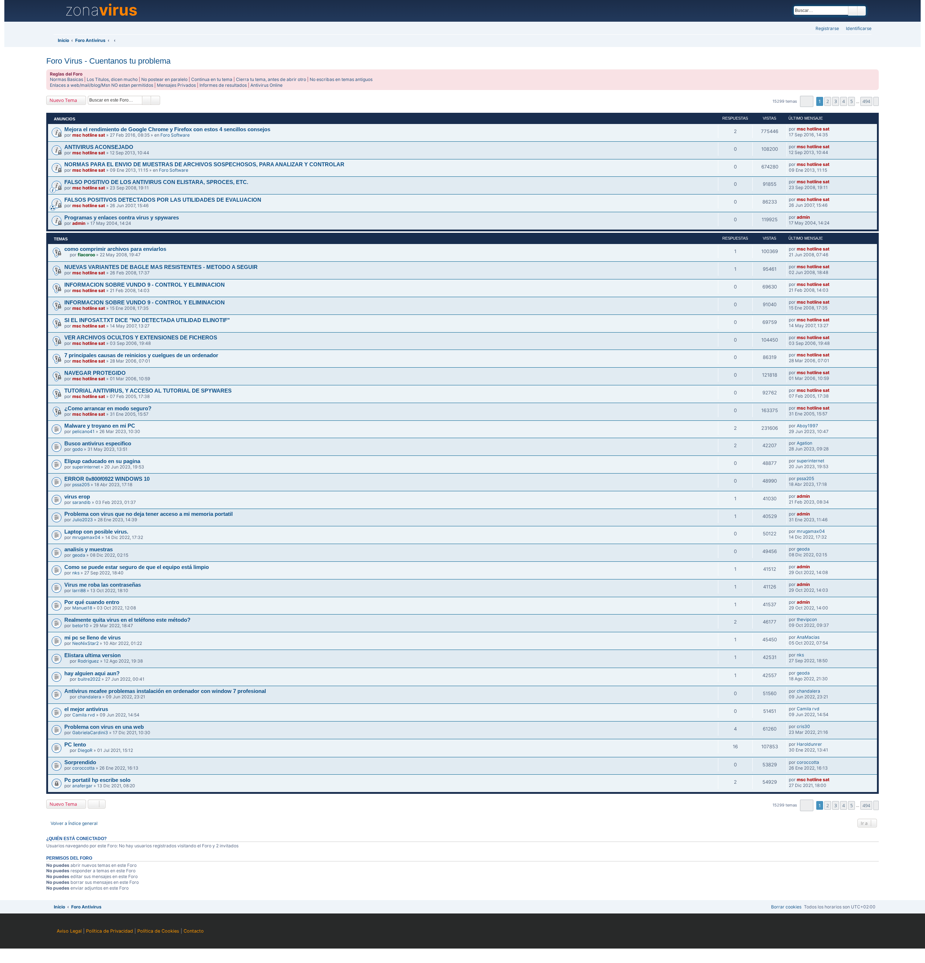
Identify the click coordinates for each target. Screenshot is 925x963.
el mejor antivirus (86, 709)
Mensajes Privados (176, 85)
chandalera (89, 696)
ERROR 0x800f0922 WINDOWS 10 (107, 479)
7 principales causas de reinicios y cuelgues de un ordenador (141, 355)
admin (79, 223)
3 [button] (835, 101)
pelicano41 (83, 431)
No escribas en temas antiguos (341, 79)
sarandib (81, 502)
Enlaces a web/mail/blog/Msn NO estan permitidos (101, 85)
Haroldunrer (809, 744)
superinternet (86, 467)
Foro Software (175, 135)
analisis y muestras (88, 549)
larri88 (79, 590)
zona (101, 10)
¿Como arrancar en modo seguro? (107, 408)
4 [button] (843, 101)
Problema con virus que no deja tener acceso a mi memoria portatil (148, 514)
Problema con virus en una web (104, 727)
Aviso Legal (69, 931)
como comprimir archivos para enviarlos (115, 249)
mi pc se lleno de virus (92, 638)
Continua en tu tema (211, 79)
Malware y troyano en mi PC (99, 426)
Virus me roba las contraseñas (102, 585)
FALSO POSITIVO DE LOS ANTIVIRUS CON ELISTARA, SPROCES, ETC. (156, 182)
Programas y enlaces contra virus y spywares (121, 218)
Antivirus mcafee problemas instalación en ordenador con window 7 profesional (165, 691)
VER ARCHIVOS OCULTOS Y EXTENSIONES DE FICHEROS (140, 338)
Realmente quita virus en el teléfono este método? (127, 620)
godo (77, 449)
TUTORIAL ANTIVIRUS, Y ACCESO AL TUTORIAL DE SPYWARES (148, 391)
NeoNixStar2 (85, 643)
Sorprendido (80, 762)
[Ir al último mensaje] (833, 129)
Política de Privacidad (109, 931)
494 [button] (866, 101)
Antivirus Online (266, 85)
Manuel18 (82, 608)
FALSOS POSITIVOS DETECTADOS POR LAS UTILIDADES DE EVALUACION (162, 200)
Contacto (194, 931)
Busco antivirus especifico (97, 443)
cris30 (803, 726)
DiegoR (85, 750)
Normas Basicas (66, 79)
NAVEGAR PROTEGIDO (95, 373)
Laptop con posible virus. (96, 532)
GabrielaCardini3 (90, 732)
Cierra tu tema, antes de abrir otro (271, 79)
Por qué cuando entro (91, 602)
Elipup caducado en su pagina (102, 461)
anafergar (82, 785)
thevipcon (807, 619)
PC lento (75, 745)
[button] (806, 101)
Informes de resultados (223, 85)
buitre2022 (89, 679)
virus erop (77, 497)
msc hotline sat (88, 135)
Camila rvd (83, 715)
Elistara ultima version (92, 655)
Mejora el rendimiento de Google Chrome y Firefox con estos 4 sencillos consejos (167, 129)
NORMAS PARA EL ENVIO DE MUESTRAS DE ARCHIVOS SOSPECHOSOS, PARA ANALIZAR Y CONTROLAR (204, 164)
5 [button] (851, 101)
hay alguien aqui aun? (92, 673)
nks (75, 572)
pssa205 (81, 484)
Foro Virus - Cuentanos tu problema (108, 60)
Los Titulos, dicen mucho (112, 79)
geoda (78, 555)
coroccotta (83, 768)
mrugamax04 (86, 537)
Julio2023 (82, 519)
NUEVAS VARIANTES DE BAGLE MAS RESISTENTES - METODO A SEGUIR (161, 267)
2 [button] (827, 101)
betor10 (80, 625)
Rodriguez (88, 661)
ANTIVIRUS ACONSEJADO (98, 147)
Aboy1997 (807, 425)
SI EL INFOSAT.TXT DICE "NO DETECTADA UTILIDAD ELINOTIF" (147, 320)
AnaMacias (808, 637)
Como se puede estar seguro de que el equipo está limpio (136, 567)
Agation (804, 443)
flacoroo (86, 254)
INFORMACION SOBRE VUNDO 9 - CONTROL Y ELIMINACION (144, 285)
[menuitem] (857, 29)
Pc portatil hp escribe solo (97, 780)
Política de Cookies (158, 931)
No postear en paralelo (164, 79)
